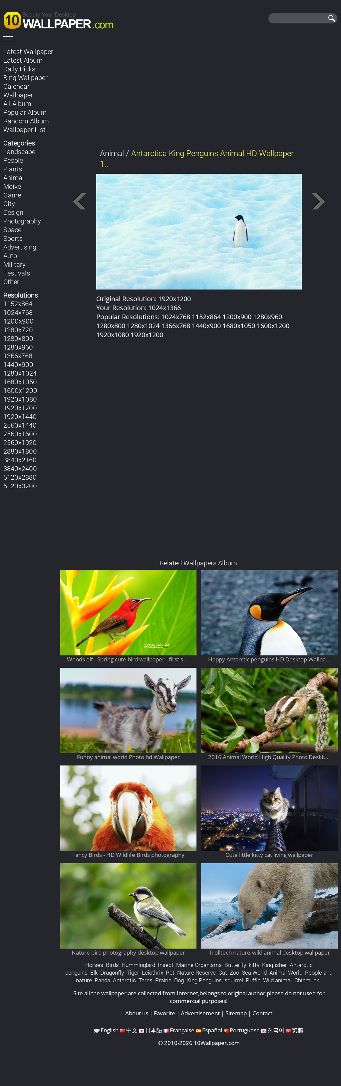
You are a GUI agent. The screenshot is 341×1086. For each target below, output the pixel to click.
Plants (12, 168)
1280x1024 (20, 373)
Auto (10, 255)
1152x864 (17, 303)
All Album (17, 103)
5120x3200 (20, 485)
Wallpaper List (24, 129)
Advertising (19, 246)
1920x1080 (20, 399)
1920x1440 (20, 416)
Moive (12, 186)
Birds (112, 965)
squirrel (233, 980)
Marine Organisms (199, 965)
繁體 (297, 1030)
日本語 (153, 1030)
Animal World (285, 972)
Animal (13, 177)
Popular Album (25, 112)
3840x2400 (20, 468)
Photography (22, 220)
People (13, 160)
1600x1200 (20, 390)
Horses (94, 965)
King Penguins (204, 980)
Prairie (163, 980)
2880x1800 (20, 451)
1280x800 (18, 338)
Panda (102, 980)
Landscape (19, 151)
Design (13, 212)
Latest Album (23, 60)
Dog (179, 980)
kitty (254, 965)
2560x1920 (20, 442)
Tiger (133, 972)
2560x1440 (20, 425)
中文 (132, 1030)
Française (182, 1030)
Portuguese (245, 1030)
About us (136, 1013)
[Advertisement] (199, 93)
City (9, 203)
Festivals (16, 272)
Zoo (234, 972)
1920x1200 (20, 407)
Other (11, 281)
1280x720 (18, 329)
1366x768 (17, 355)
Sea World (254, 972)
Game (12, 194)
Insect (165, 965)
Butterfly (235, 965)
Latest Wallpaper (28, 51)
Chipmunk (306, 980)
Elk (94, 972)
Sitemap (236, 1013)
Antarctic (124, 980)
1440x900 (18, 364)
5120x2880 (20, 477)
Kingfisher (274, 965)
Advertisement (200, 1013)
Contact (262, 1013)
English (110, 1030)
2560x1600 (20, 433)
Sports (13, 238)
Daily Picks (19, 68)
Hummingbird (138, 965)
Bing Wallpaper (25, 77)
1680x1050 (20, 381)
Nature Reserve (196, 972)
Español (212, 1030)
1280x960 (18, 347)
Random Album (26, 120)
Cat (222, 972)
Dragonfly (112, 972)
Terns (146, 980)
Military (14, 264)
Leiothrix (152, 972)
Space (12, 229)
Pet (170, 972)
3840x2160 (20, 459)
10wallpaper (61, 19)
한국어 (275, 1030)
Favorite (164, 1013)
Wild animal (277, 980)
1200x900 (18, 321)
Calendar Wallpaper (18, 90)
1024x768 (18, 312)
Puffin (253, 980)
